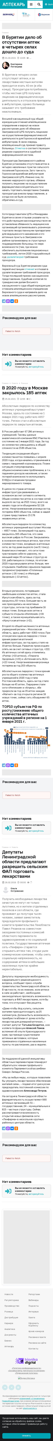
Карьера (8, 1323)
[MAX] (8, 301)
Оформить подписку (33, 1324)
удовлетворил (15, 256)
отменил (29, 269)
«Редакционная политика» (26, 1373)
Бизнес (7, 1341)
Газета (31, 1317)
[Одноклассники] (16, 301)
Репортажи (34, 1294)
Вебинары (33, 1300)
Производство (11, 1306)
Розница (24, 383)
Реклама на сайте (37, 1343)
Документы (10, 1335)
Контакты (33, 1348)
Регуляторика (11, 1300)
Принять (26, 1436)
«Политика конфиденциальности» (26, 1368)
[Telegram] (4, 301)
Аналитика (9, 1329)
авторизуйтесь (36, 366)
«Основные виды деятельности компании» (26, 1370)
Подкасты (33, 1306)
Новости (15, 383)
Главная (5, 32)
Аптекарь (9, 1346)
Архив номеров (36, 1331)
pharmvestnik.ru (30, 1408)
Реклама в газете (37, 1337)
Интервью (33, 1311)
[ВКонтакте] (12, 301)
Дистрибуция (11, 1317)
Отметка (20, 148)
